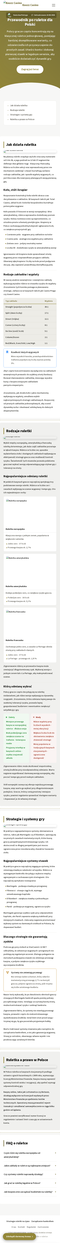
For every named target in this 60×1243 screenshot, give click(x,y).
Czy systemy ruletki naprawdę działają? (23, 1174)
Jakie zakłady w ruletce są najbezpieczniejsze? (27, 1165)
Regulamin (31, 1227)
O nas (14, 1227)
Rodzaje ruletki (17, 110)
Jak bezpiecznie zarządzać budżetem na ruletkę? (28, 1191)
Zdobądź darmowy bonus (18, 1236)
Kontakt (21, 1227)
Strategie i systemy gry (21, 114)
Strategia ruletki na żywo (18, 1221)
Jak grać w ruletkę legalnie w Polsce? (22, 1183)
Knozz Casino (30, 5)
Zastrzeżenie (43, 1227)
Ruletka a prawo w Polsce (22, 119)
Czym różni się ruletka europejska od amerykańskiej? (22, 1155)
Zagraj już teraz (30, 69)
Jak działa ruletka (18, 105)
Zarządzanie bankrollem (42, 1221)
